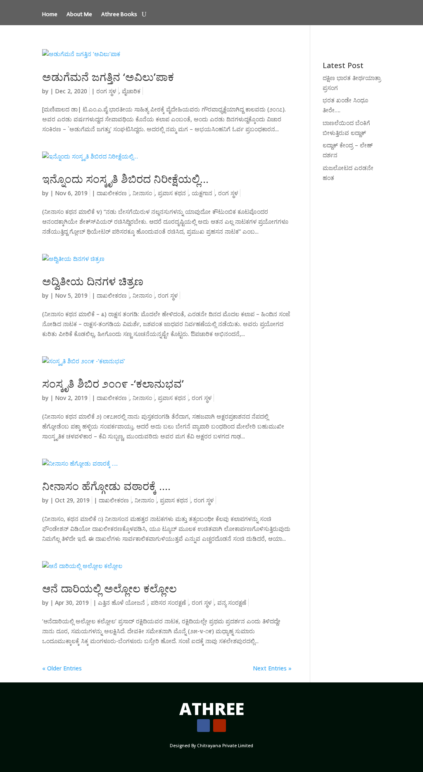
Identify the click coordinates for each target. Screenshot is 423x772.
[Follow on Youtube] (219, 725)
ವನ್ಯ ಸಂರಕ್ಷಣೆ (231, 602)
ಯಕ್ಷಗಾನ (202, 193)
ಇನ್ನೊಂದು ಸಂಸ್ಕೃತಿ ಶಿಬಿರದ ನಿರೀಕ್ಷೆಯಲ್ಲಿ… (125, 178)
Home (49, 15)
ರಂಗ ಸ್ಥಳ (106, 91)
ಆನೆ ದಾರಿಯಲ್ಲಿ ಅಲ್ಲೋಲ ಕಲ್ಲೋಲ (109, 588)
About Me (79, 15)
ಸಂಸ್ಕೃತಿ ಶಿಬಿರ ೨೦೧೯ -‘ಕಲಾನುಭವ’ (113, 383)
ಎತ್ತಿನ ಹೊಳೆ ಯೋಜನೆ (121, 602)
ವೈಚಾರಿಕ (131, 91)
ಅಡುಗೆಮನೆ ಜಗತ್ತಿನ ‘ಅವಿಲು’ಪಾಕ (108, 76)
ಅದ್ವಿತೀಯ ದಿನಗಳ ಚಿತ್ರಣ (92, 281)
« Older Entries (62, 668)
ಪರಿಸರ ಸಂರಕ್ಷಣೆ (168, 602)
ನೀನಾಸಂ (142, 193)
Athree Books (119, 15)
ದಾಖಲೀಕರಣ (112, 193)
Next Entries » (272, 668)
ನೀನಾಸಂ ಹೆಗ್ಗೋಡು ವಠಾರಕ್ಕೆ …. (106, 485)
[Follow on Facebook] (203, 725)
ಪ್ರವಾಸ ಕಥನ (172, 193)
